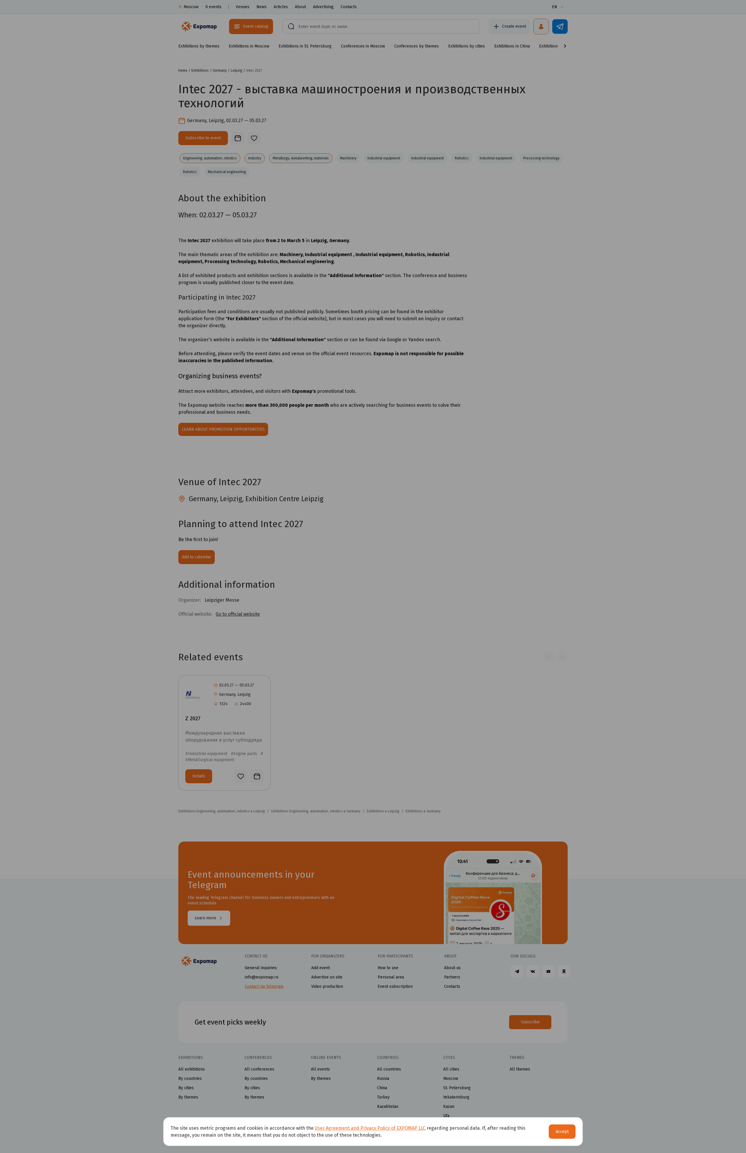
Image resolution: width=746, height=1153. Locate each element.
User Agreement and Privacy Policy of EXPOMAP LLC (370, 1128)
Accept (562, 1131)
